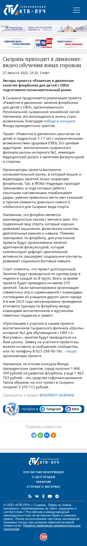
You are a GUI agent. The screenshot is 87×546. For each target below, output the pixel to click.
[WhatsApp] (40, 435)
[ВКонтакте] (47, 435)
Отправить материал (43, 487)
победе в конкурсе (59, 121)
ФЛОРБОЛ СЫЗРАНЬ (56, 395)
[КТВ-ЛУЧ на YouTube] (50, 496)
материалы (11, 508)
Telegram (53, 409)
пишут (71, 351)
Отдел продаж (43, 477)
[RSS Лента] (30, 496)
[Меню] (77, 10)
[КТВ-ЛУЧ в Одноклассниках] (43, 496)
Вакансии (43, 482)
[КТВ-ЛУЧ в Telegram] (57, 496)
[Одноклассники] (53, 435)
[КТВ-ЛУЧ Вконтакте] (37, 496)
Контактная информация (43, 472)
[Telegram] (34, 435)
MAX (75, 409)
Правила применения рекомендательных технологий (42, 527)
